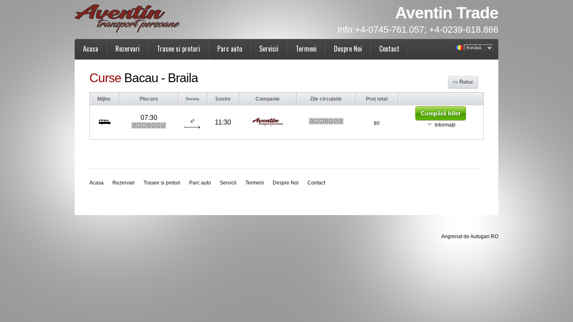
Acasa (90, 49)
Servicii (269, 49)
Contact (389, 49)
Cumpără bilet (441, 113)
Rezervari (127, 49)
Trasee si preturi (178, 49)
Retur (466, 82)
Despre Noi (348, 49)
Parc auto (229, 49)
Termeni (306, 49)
